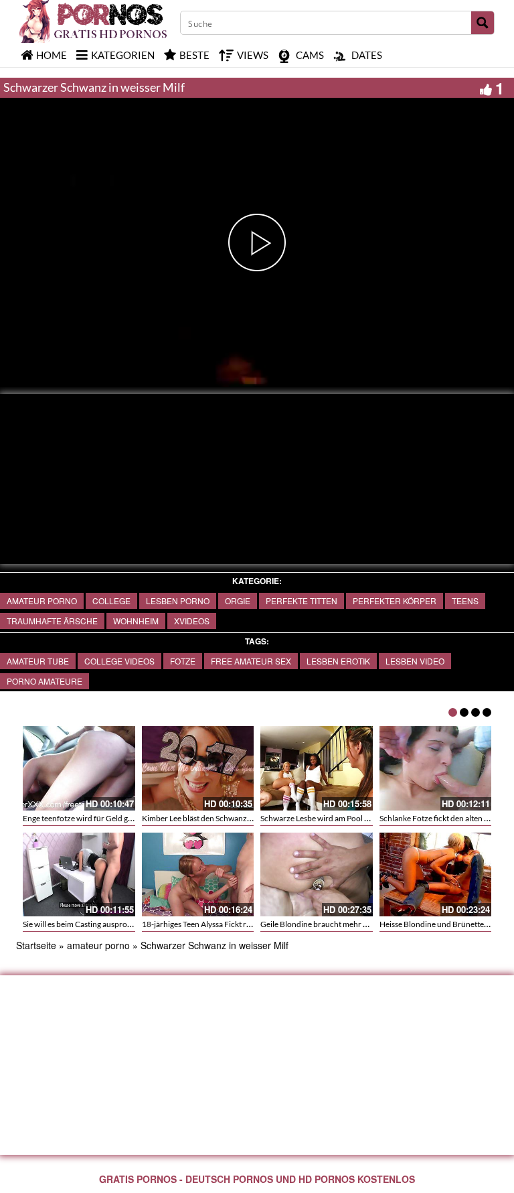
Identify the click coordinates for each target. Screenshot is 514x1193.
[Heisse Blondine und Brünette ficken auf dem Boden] (435, 875)
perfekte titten (301, 600)
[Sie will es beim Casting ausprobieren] (79, 875)
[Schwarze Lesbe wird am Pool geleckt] (316, 768)
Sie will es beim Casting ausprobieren (86, 924)
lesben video (415, 660)
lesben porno (177, 600)
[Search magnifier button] (482, 22)
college (111, 600)
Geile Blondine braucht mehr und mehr (328, 924)
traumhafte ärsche (52, 620)
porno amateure (44, 681)
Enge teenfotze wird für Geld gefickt (85, 818)
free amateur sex (251, 660)
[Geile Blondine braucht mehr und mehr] (316, 875)
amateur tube (38, 660)
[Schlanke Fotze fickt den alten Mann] (435, 768)
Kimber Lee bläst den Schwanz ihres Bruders (219, 818)
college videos (119, 660)
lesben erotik (338, 660)
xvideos (191, 620)
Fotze (182, 660)
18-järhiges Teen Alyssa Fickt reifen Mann (214, 924)
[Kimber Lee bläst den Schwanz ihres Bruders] (198, 768)
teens (465, 600)
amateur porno (42, 600)
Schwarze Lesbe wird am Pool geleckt (324, 818)
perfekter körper (394, 600)
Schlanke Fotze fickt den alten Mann (442, 818)
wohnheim (136, 620)
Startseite (36, 945)
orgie (237, 600)
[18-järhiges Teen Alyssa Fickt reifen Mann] (198, 875)
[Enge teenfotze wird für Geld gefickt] (79, 768)
